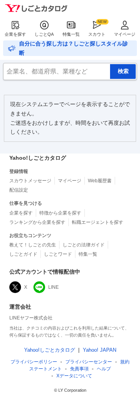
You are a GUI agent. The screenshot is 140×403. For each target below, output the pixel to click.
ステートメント (45, 369)
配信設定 (18, 190)
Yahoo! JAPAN (99, 350)
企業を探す (15, 34)
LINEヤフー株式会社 (30, 318)
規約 (125, 362)
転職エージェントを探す (97, 222)
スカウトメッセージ (30, 180)
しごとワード (58, 254)
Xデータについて (74, 376)
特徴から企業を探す (60, 213)
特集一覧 (71, 34)
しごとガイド (23, 254)
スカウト (96, 34)
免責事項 (79, 369)
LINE (53, 287)
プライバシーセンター (88, 362)
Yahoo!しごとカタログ (49, 350)
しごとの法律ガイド (84, 245)
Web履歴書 (100, 180)
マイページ (124, 34)
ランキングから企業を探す (37, 222)
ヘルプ (104, 369)
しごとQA (44, 34)
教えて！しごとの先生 (32, 245)
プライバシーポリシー (33, 362)
